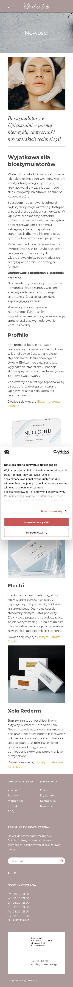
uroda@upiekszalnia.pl (44, 964)
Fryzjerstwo (48, 795)
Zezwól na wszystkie (36, 522)
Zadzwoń (14, 790)
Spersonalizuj (34, 532)
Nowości (46, 806)
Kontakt (13, 806)
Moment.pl (15, 800)
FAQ (11, 811)
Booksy (13, 795)
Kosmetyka (48, 800)
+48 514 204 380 (40, 960)
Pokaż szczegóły (51, 511)
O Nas (44, 790)
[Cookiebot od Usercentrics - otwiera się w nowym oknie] (53, 452)
